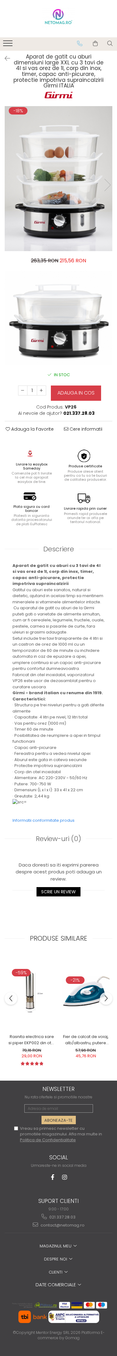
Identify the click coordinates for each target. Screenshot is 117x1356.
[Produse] (8, 45)
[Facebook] (52, 1177)
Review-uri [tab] (58, 838)
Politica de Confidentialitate (48, 1140)
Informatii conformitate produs (43, 820)
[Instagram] (64, 1177)
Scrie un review (58, 892)
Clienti (56, 1272)
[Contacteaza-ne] (80, 43)
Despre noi (56, 1259)
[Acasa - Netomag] (58, 19)
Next (107, 185)
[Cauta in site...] (110, 43)
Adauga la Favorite (32, 429)
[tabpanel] (58, 178)
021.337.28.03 (62, 1217)
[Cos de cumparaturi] (95, 43)
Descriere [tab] (58, 549)
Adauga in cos (76, 392)
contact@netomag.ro (62, 1225)
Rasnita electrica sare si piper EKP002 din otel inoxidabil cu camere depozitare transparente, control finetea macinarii (31, 1040)
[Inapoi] (4, 58)
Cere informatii (85, 429)
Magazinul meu (56, 1246)
